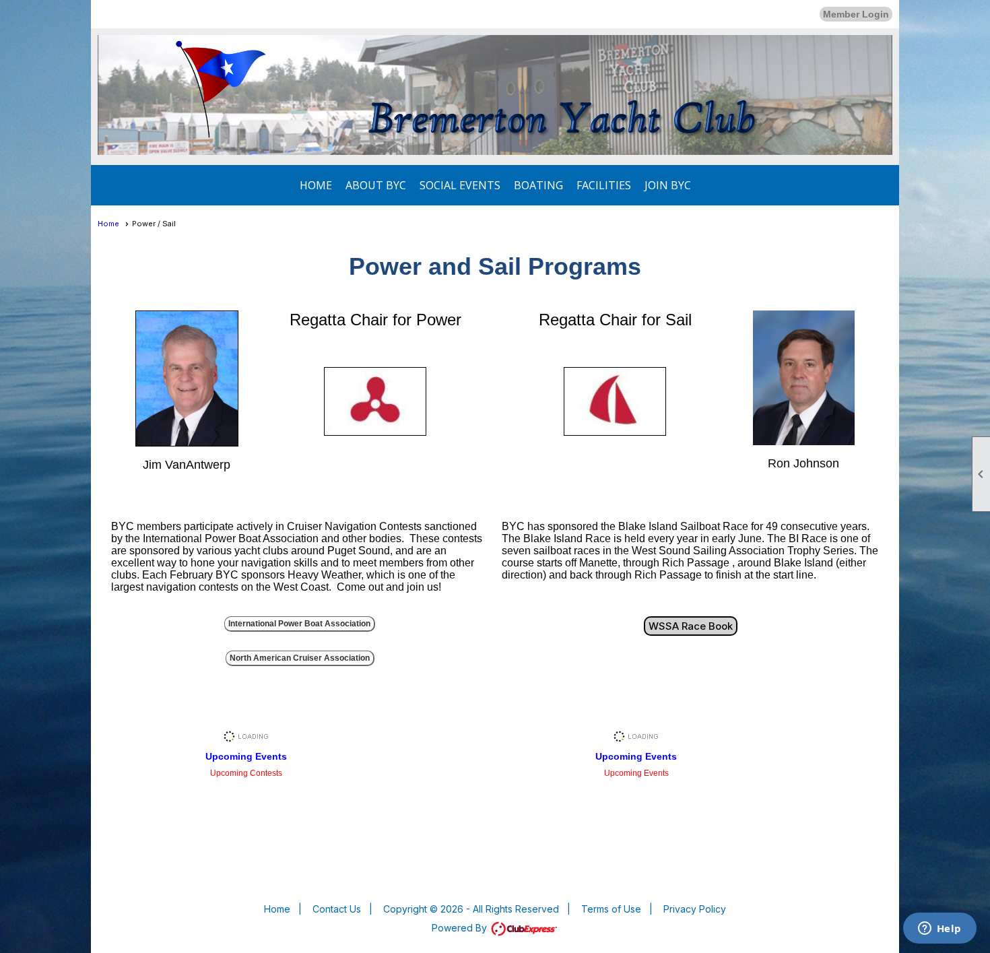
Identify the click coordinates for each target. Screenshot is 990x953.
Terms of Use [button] (611, 909)
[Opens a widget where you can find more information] (939, 929)
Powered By (461, 927)
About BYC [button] (375, 185)
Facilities (603, 185)
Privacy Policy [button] (694, 909)
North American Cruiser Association (300, 658)
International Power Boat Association (299, 623)
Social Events (460, 185)
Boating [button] (538, 185)
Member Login (856, 14)
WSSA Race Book (691, 626)
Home (316, 185)
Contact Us (336, 909)
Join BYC (668, 185)
